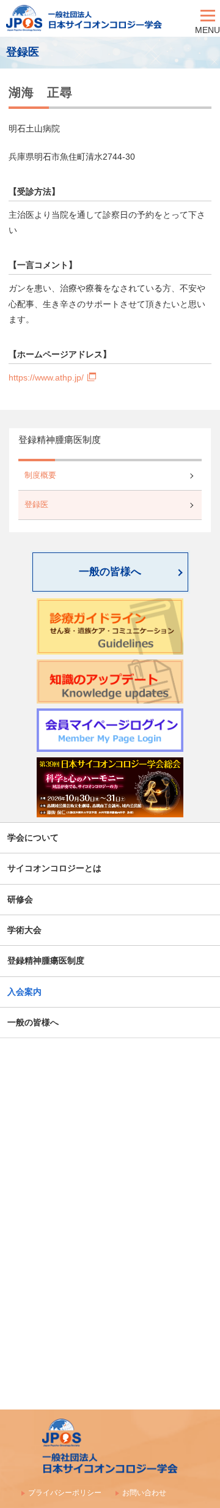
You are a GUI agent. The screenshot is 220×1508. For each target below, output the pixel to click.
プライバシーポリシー (64, 1492)
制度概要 (40, 475)
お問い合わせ (144, 1492)
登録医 (36, 504)
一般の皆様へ (110, 572)
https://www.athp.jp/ (46, 377)
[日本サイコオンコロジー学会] (97, 18)
